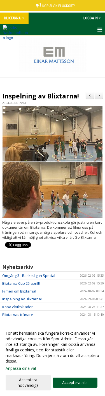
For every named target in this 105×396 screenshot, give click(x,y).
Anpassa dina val (21, 368)
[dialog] (52, 359)
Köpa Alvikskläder (17, 306)
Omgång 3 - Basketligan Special (28, 275)
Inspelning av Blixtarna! (40, 95)
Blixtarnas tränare (17, 314)
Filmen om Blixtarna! (19, 291)
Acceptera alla (75, 382)
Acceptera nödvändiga (28, 382)
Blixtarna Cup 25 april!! (21, 283)
